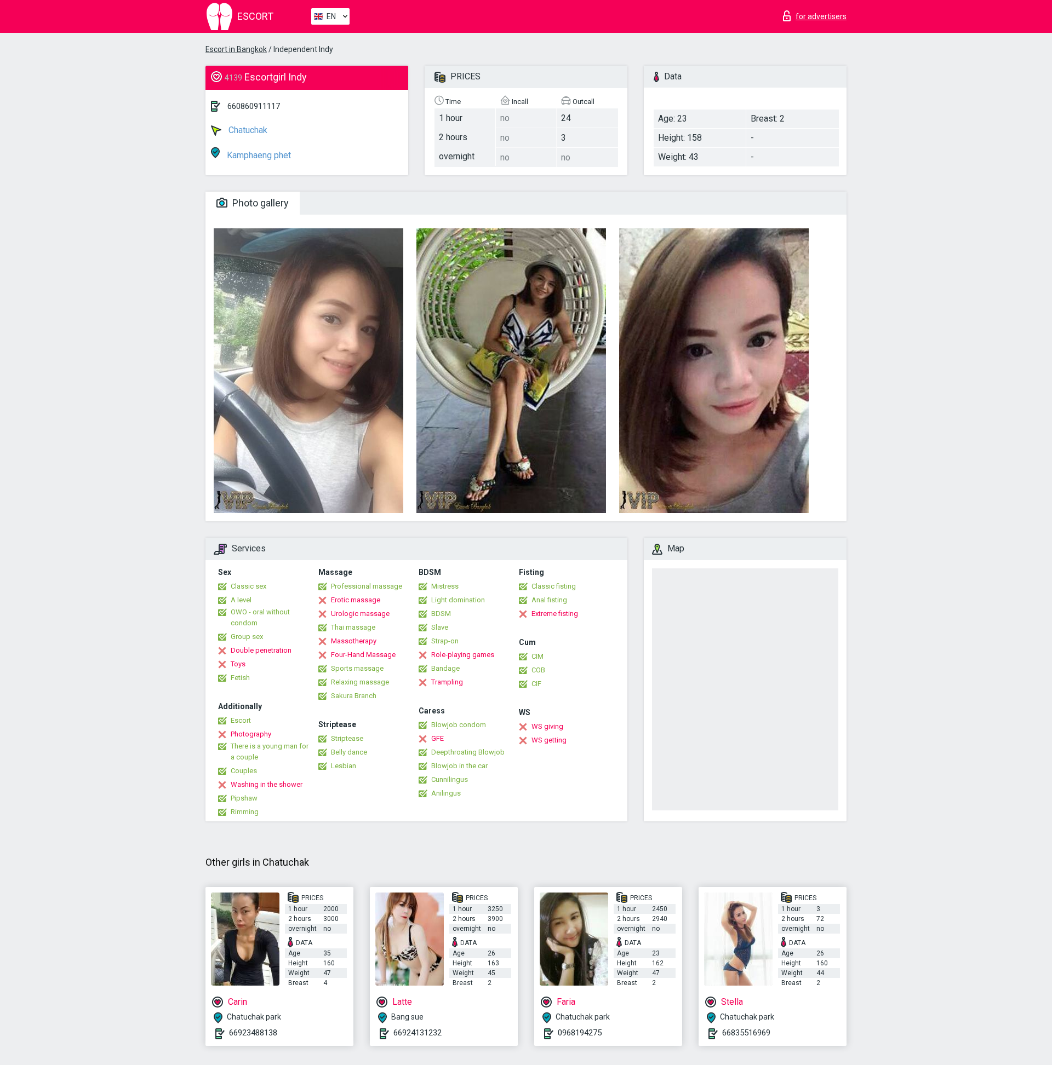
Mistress (445, 586)
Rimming (245, 812)
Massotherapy (353, 641)
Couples (244, 771)
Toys (238, 664)
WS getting (549, 740)
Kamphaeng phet (258, 155)
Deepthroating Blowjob (468, 752)
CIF (536, 684)
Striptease (347, 738)
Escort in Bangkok (236, 49)
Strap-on (445, 641)
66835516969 (746, 1033)
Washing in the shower (266, 784)
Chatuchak (246, 130)
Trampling (447, 682)
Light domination (458, 600)
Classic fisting (553, 586)
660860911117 (253, 106)
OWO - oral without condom (260, 617)
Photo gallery (259, 203)
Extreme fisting (554, 613)
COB (538, 670)
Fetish (240, 677)
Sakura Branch (353, 696)
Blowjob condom (458, 725)
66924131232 (417, 1033)
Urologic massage (360, 613)
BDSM (441, 613)
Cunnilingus (449, 779)
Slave (439, 627)
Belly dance (349, 752)
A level (241, 600)
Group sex (247, 636)
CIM (537, 656)
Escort (241, 720)
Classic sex (248, 586)
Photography (251, 734)
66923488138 (253, 1033)
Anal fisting (549, 600)
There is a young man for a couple (269, 751)
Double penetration (261, 650)
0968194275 (580, 1033)
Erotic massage (355, 600)
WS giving (547, 726)
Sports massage (357, 668)
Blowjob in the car (459, 766)
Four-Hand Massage (363, 654)
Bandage (445, 668)
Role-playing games (462, 654)
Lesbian (343, 766)
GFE (437, 738)
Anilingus (446, 793)
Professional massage (366, 586)
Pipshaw (244, 798)
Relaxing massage (360, 682)
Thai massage (353, 627)
